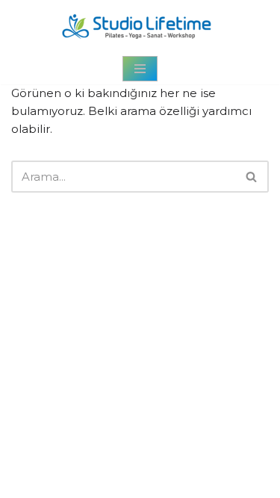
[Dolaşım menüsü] (140, 68)
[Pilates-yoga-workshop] (140, 26)
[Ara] (252, 177)
